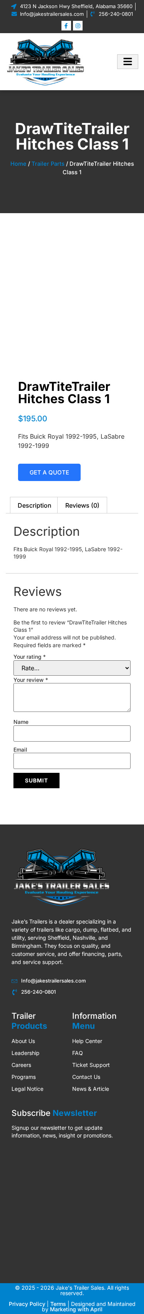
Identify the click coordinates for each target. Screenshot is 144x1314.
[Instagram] (78, 25)
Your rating (29, 657)
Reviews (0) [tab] (82, 505)
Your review (30, 680)
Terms (58, 1304)
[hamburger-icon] (127, 61)
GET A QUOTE (49, 472)
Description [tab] (34, 505)
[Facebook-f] (66, 25)
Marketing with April (76, 1309)
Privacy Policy (27, 1304)
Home (18, 163)
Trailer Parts (48, 163)
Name (20, 722)
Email (20, 749)
